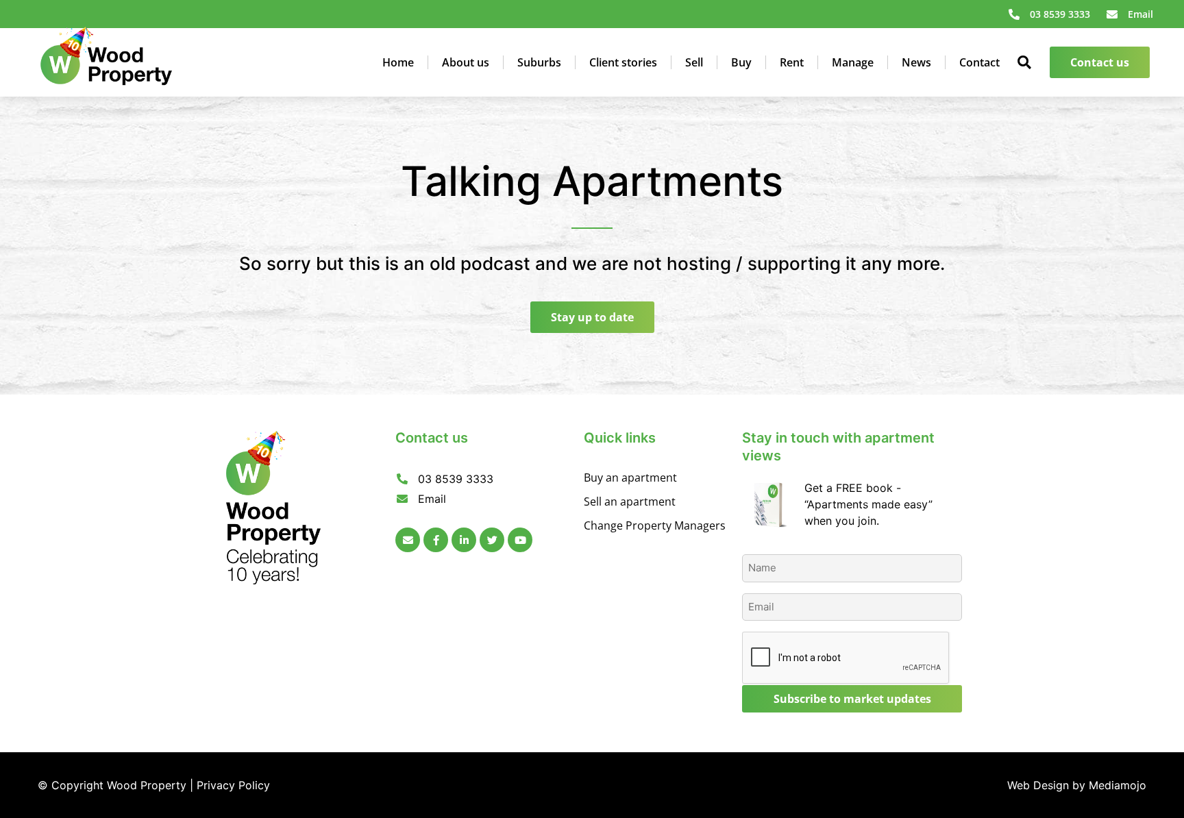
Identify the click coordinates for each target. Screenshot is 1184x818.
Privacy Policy (233, 785)
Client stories (623, 62)
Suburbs (539, 62)
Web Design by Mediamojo (1076, 785)
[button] (1024, 62)
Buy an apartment (630, 477)
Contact (979, 62)
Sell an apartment (630, 501)
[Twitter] (492, 540)
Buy (741, 62)
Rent (792, 62)
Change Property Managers (655, 525)
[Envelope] (407, 540)
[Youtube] (520, 540)
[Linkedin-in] (464, 540)
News (916, 62)
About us (465, 62)
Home (398, 62)
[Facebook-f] (435, 540)
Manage (853, 62)
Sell (694, 62)
